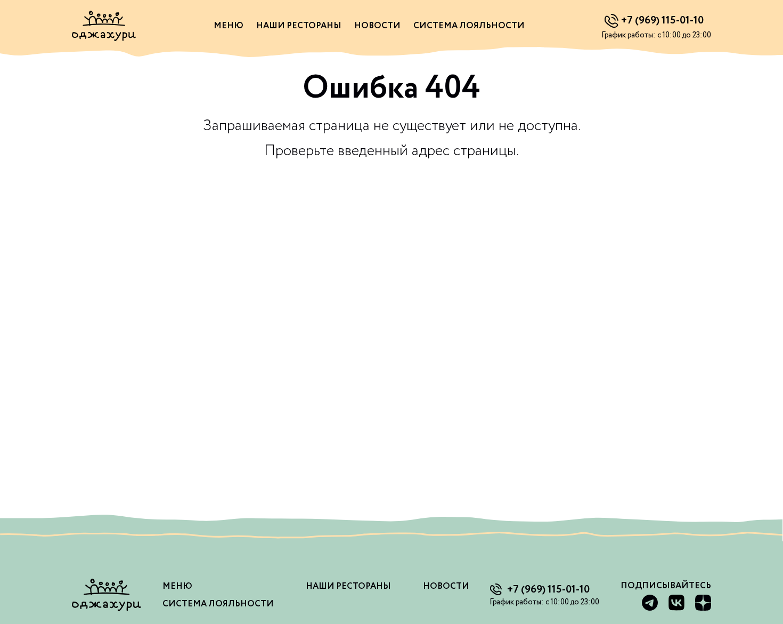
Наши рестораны (298, 26)
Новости (377, 26)
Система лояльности (469, 26)
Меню (228, 26)
